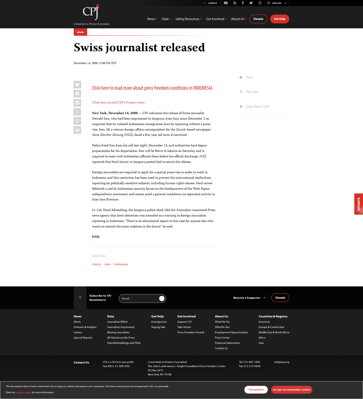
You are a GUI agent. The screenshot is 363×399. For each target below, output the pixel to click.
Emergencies (159, 321)
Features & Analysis (85, 327)
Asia (107, 264)
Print (249, 77)
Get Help (279, 19)
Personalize (256, 389)
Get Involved (186, 316)
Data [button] (165, 19)
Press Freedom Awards (190, 332)
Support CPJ (184, 321)
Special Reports (83, 337)
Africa (262, 337)
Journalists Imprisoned (120, 327)
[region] (181, 390)
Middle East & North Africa (274, 332)
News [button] (151, 19)
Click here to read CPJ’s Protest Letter (118, 103)
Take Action (184, 327)
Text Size (251, 92)
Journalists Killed (117, 321)
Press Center (222, 337)
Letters (78, 332)
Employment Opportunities (231, 332)
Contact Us (221, 348)
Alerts (80, 32)
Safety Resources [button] (187, 19)
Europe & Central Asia (271, 327)
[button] (285, 3)
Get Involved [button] (215, 19)
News (77, 316)
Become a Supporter (247, 297)
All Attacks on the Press (121, 337)
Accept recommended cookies (291, 389)
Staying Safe (158, 327)
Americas (264, 321)
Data (110, 316)
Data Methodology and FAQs (123, 343)
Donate (258, 19)
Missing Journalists (118, 332)
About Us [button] (237, 19)
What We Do (222, 321)
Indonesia (121, 264)
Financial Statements (227, 343)
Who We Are (222, 327)
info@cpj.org (281, 362)
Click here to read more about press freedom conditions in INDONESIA (152, 87)
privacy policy (24, 393)
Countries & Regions (273, 316)
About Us (221, 316)
